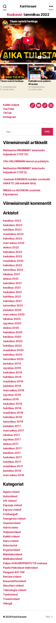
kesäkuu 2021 (12, 287)
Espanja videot (12, 505)
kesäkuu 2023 (12, 220)
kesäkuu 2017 (12, 452)
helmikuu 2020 (12, 354)
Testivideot (10, 594)
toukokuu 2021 (12, 292)
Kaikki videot (11, 104)
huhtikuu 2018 (12, 408)
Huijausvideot (12, 532)
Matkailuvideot (12, 558)
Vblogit (7, 603)
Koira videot (11, 540)
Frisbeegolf (10, 514)
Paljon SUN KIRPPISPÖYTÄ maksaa (25, 563)
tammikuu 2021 (13, 305)
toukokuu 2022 (12, 256)
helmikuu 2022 (12, 265)
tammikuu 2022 (13, 269)
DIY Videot (10, 500)
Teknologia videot (14, 590)
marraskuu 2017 (13, 430)
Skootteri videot (13, 585)
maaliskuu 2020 (13, 350)
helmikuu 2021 (12, 301)
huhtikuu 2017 (12, 461)
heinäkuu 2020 (12, 332)
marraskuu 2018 (13, 390)
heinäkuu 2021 (12, 283)
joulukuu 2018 (12, 385)
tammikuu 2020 (13, 359)
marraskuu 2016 (13, 475)
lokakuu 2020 (12, 318)
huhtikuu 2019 (12, 376)
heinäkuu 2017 (12, 448)
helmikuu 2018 (12, 417)
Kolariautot (10, 545)
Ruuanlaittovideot (14, 581)
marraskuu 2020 (14, 314)
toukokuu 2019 (12, 372)
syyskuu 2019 (12, 368)
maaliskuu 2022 (13, 260)
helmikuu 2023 (12, 238)
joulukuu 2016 (12, 470)
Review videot (12, 576)
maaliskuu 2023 (13, 234)
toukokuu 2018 (12, 403)
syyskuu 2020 (12, 323)
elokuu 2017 (11, 443)
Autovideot (10, 496)
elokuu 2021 (11, 278)
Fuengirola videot (14, 518)
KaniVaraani (28, 6)
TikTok (7, 112)
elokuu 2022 (11, 247)
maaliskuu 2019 (13, 381)
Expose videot (12, 509)
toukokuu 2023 (12, 225)
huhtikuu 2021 (12, 296)
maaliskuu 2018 (13, 412)
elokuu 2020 (11, 327)
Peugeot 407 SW (14, 572)
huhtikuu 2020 (12, 345)
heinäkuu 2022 (12, 251)
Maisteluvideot (12, 554)
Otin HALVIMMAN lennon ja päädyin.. (26, 161)
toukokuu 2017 (12, 457)
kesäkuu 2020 (12, 336)
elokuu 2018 (11, 399)
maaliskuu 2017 (13, 466)
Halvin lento (10, 527)
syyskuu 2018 (12, 394)
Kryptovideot (11, 549)
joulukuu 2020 (12, 310)
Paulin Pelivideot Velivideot (20, 567)
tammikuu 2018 (13, 421)
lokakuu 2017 (11, 435)
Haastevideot (11, 523)
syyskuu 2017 (12, 439)
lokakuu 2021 (11, 274)
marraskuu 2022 (13, 243)
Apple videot (11, 491)
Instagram (9, 116)
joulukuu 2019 (12, 363)
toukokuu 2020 (13, 341)
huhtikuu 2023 (12, 229)
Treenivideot (11, 599)
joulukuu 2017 (12, 426)
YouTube (8, 108)
